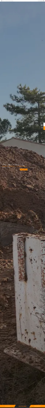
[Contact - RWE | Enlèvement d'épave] (44, 124)
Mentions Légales (26, 407)
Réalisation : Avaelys (29, 407)
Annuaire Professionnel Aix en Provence (21, 407)
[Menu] (2, 1)
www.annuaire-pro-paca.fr (16, 407)
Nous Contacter (23, 169)
